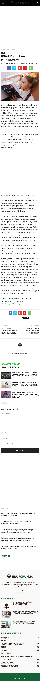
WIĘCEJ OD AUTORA (10, 367)
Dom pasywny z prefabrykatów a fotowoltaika (32, 331)
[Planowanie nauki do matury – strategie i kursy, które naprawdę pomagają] (6, 394)
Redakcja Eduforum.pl (11, 63)
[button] (37, 3)
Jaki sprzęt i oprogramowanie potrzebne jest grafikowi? (24, 623)
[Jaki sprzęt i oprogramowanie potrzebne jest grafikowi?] (6, 624)
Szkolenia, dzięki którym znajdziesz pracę (22, 603)
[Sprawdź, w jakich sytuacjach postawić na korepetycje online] (6, 384)
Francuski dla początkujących (13, 644)
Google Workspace (8, 663)
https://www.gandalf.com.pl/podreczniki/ (14, 304)
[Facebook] (17, 590)
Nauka (3, 52)
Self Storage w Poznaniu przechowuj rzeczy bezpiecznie (9, 331)
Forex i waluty (6, 653)
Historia (4, 650)
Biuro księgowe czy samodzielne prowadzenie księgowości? (25, 613)
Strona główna (5, 49)
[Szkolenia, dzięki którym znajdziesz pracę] (6, 605)
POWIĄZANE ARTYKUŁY (10, 364)
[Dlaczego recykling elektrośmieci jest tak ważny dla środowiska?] (6, 375)
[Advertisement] (20, 26)
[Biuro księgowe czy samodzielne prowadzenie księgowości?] (6, 614)
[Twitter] (23, 590)
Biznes (3, 647)
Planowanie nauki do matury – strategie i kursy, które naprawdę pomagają (25, 394)
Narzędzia (5, 638)
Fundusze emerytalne (9, 666)
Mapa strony (20, 675)
